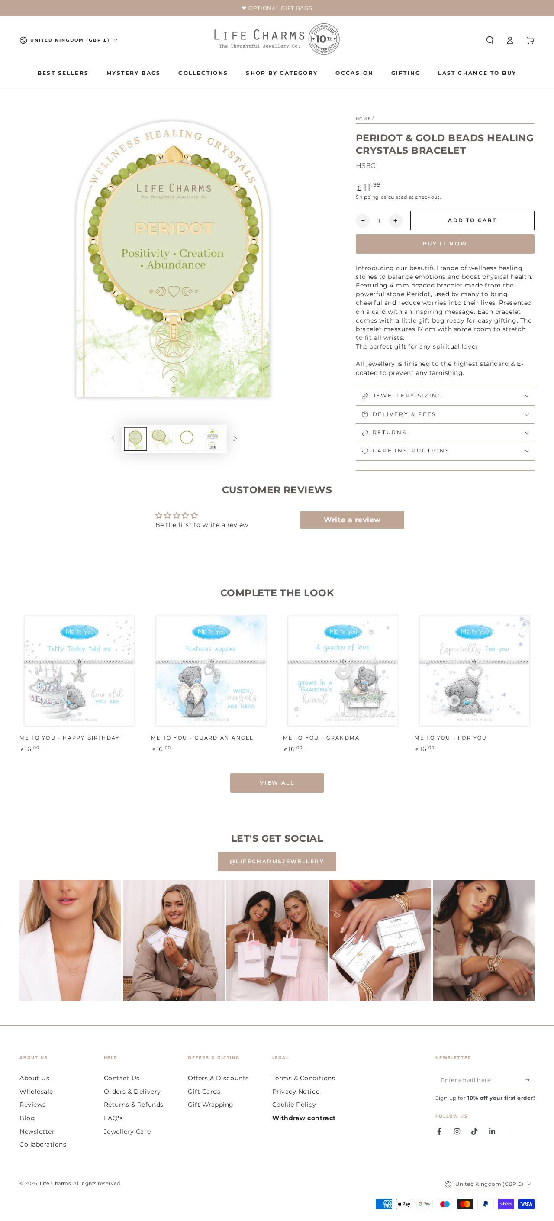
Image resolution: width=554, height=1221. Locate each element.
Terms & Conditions (303, 1078)
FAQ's (113, 1118)
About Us (34, 1078)
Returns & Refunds (134, 1104)
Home (363, 118)
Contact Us (122, 1078)
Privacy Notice (296, 1091)
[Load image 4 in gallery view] (212, 439)
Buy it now (445, 243)
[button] (490, 40)
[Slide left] (113, 439)
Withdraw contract (304, 1118)
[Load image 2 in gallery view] (161, 439)
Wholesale (36, 1091)
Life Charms (55, 1183)
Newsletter (37, 1131)
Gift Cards (204, 1091)
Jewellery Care (127, 1131)
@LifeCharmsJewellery (277, 861)
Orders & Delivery (132, 1091)
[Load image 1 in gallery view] (135, 439)
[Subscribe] (530, 1080)
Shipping (367, 197)
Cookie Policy (294, 1104)
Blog (27, 1118)
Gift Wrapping (211, 1104)
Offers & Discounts (218, 1078)
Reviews (32, 1104)
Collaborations (43, 1144)
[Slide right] (235, 439)
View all (277, 782)
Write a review (352, 520)
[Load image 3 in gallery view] (187, 439)
